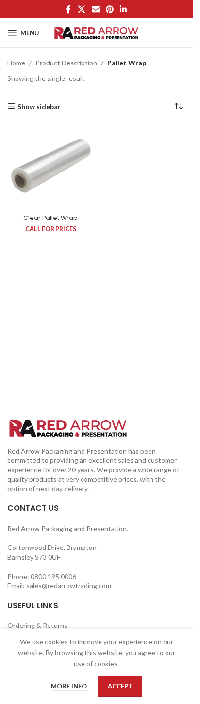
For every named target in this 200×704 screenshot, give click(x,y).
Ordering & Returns (37, 625)
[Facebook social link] (68, 9)
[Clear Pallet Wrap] (50, 167)
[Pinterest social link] (110, 9)
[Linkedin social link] (123, 9)
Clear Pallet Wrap (50, 218)
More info (69, 686)
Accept (120, 686)
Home (16, 63)
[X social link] (81, 9)
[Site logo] (96, 32)
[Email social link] (95, 9)
